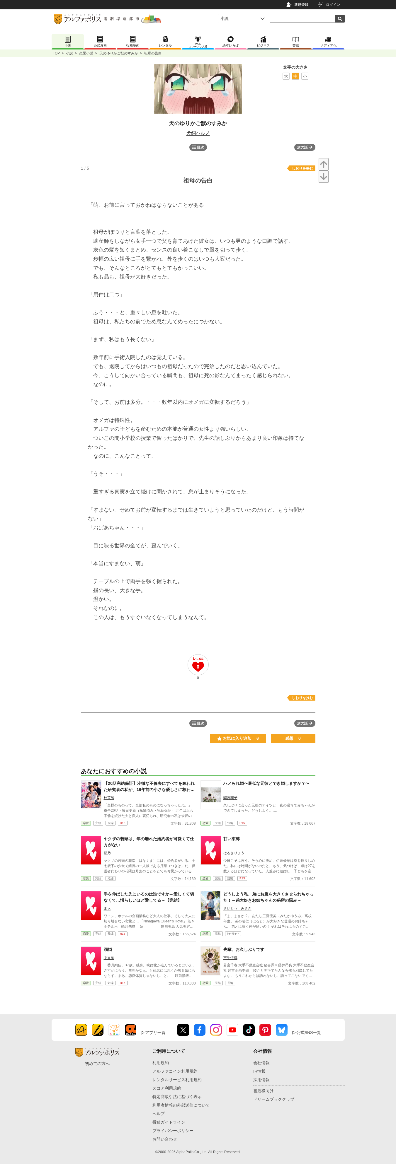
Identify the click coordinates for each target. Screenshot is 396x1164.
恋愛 (86, 823)
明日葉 (109, 958)
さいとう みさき (237, 908)
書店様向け (263, 1090)
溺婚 (108, 949)
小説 (69, 53)
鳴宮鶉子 (230, 798)
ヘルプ (158, 1113)
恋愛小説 (86, 53)
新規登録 (301, 5)
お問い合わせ (164, 1139)
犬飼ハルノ (198, 133)
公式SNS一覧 (308, 1032)
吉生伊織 (230, 958)
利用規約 (160, 1062)
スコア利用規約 (166, 1088)
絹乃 (107, 853)
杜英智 (109, 798)
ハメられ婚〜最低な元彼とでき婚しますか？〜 (266, 783)
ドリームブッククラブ (273, 1099)
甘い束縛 (231, 838)
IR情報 (259, 1071)
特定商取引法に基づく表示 (177, 1096)
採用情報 (261, 1079)
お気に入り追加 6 (241, 738)
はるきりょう (233, 853)
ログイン (333, 5)
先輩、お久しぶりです (243, 949)
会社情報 (261, 1062)
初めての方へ (97, 1063)
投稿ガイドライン (168, 1122)
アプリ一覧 (155, 1032)
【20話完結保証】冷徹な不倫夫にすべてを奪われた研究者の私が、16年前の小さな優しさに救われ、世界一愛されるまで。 (149, 789)
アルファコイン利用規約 (175, 1071)
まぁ (107, 908)
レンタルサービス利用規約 (177, 1079)
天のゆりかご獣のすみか (118, 53)
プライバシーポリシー (172, 1130)
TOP (56, 53)
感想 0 (293, 738)
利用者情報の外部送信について (181, 1105)
